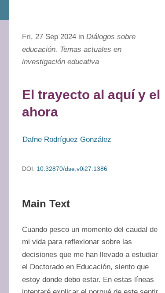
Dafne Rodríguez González (66, 139)
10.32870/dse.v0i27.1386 (72, 168)
